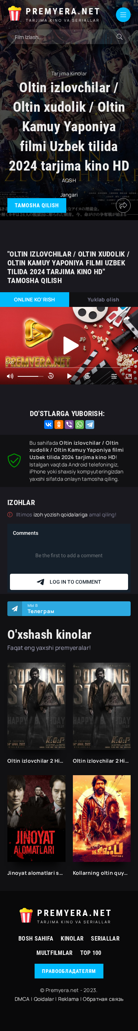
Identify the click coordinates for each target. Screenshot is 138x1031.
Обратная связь (103, 998)
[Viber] (69, 424)
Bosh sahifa (35, 938)
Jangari (69, 194)
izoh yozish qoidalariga (61, 514)
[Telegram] (89, 424)
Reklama (68, 998)
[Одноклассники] (58, 424)
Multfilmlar (54, 952)
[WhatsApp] (79, 424)
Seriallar (105, 938)
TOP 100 (91, 952)
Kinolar (72, 938)
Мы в (41, 609)
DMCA (22, 998)
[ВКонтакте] (48, 424)
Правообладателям (69, 971)
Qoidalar (44, 998)
